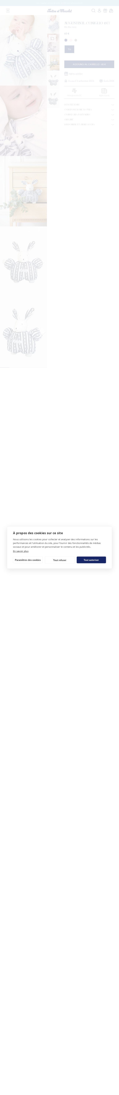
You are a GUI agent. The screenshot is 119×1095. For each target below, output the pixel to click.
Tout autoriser (91, 560)
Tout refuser (59, 560)
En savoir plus (21, 551)
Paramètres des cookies (28, 560)
